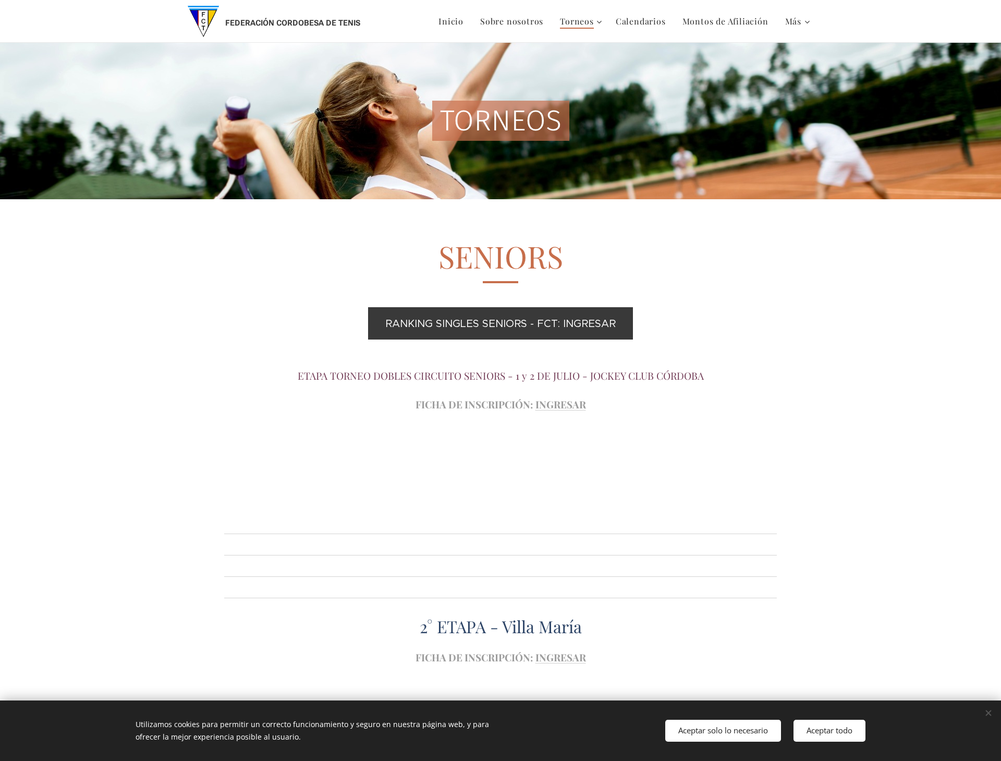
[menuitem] (454, 21)
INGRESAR (560, 404)
